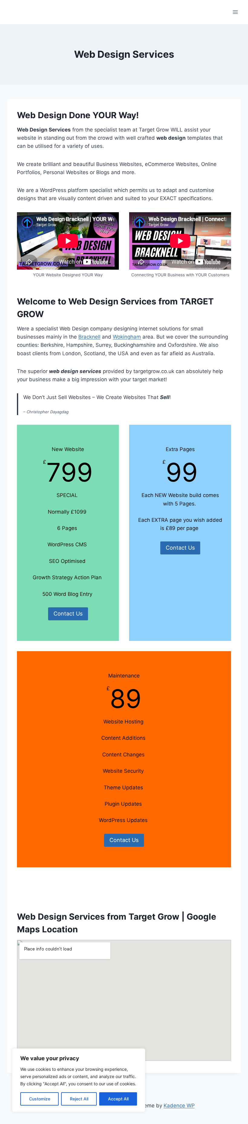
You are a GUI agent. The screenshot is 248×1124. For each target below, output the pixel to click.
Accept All (118, 1098)
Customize (39, 1098)
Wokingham (127, 337)
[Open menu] (235, 12)
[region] (78, 1080)
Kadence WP (179, 1106)
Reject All (79, 1098)
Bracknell (89, 337)
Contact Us (68, 613)
